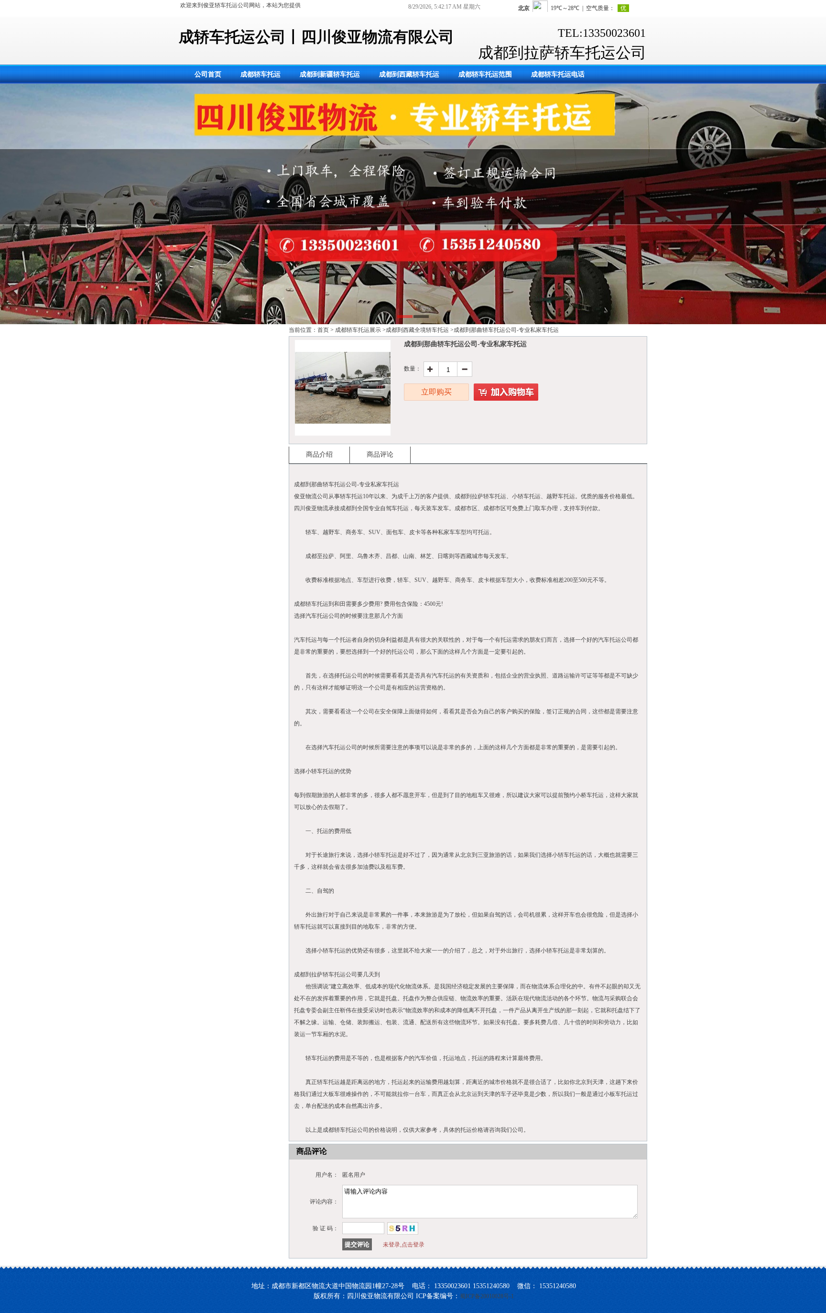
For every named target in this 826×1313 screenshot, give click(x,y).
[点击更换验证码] (402, 1228)
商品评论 (380, 454)
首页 (323, 330)
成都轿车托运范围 (485, 74)
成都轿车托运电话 (558, 74)
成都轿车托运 (260, 74)
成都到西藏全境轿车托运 (417, 330)
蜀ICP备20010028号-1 (487, 1296)
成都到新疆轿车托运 (330, 74)
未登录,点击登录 (403, 1244)
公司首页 (208, 74)
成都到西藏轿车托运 (409, 74)
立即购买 (436, 392)
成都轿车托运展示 (358, 330)
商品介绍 (319, 454)
